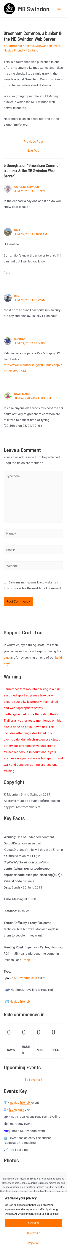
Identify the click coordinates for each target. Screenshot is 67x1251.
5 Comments (13, 46)
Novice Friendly (14, 50)
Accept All (33, 1223)
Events (29, 46)
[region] (33, 1221)
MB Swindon (34, 9)
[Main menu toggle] (59, 8)
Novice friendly (20, 1001)
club (6, 657)
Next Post (33, 150)
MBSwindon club (25, 978)
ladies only (16, 1109)
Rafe (17, 230)
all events (33, 1080)
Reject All (33, 1243)
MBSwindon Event (47, 46)
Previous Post (33, 141)
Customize (33, 1233)
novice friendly (20, 1102)
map (27, 960)
